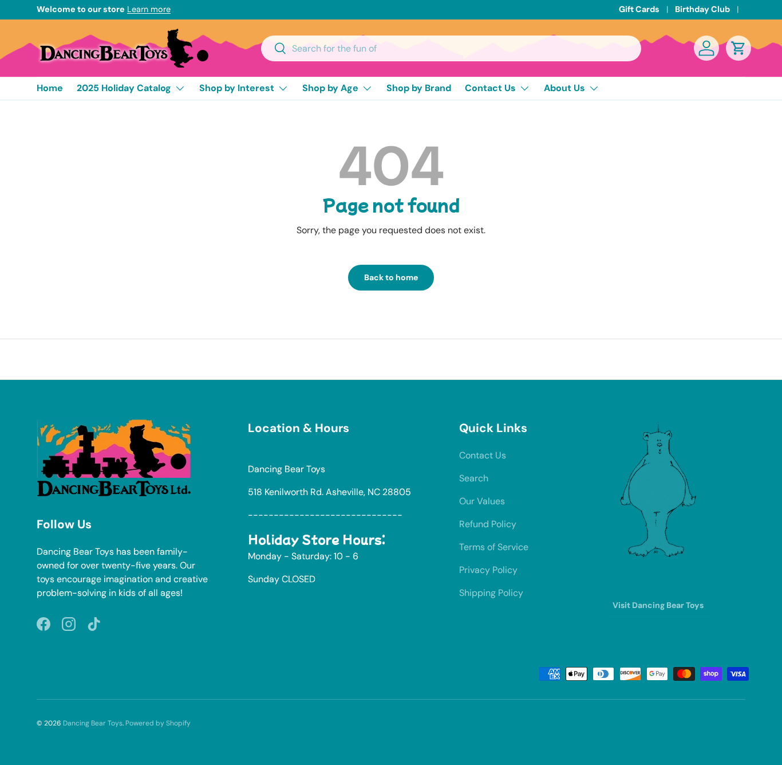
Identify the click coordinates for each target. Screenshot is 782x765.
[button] (738, 48)
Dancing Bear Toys (93, 723)
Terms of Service (493, 547)
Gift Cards (639, 9)
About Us (564, 88)
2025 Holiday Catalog (124, 88)
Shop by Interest (236, 88)
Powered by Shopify (158, 723)
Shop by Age (330, 88)
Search (473, 478)
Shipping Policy (491, 593)
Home (50, 88)
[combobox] (451, 48)
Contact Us (490, 88)
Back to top (391, 359)
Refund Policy (487, 524)
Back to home (391, 277)
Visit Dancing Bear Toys (658, 605)
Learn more (149, 9)
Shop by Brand (418, 88)
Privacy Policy (488, 570)
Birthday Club (702, 9)
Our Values (482, 501)
